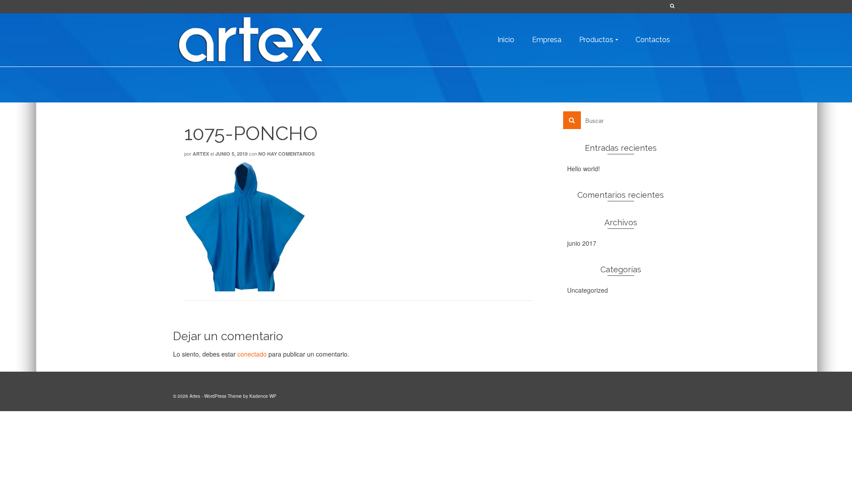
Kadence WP (262, 396)
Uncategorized (587, 290)
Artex (201, 153)
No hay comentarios (286, 153)
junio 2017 (581, 243)
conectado (252, 353)
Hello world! (583, 168)
